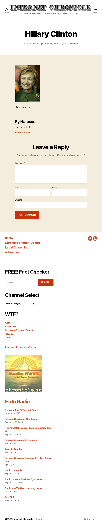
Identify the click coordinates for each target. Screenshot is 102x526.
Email (54, 188)
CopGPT (9, 497)
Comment (20, 163)
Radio (9, 238)
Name (17, 188)
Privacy (9, 334)
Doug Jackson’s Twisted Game (21, 410)
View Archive (22, 132)
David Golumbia (13, 470)
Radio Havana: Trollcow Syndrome (23, 479)
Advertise (12, 252)
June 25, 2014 (51, 43)
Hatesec (34, 43)
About (8, 322)
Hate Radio (17, 401)
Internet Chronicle (23, 519)
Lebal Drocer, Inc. (17, 247)
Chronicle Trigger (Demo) (22, 243)
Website (18, 200)
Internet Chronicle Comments (21, 440)
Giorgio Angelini (13, 449)
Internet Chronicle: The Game (21, 419)
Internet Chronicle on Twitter (21, 347)
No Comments (71, 43)
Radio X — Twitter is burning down (23, 488)
